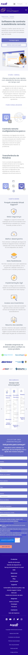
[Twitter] (18, 619)
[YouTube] (10, 619)
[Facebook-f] (14, 619)
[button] (14, 4)
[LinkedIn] (6, 619)
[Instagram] (21, 619)
